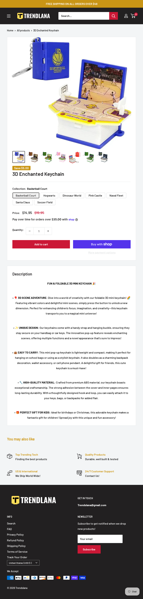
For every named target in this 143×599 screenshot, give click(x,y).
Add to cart (41, 244)
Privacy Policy (15, 534)
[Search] (113, 16)
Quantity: (18, 229)
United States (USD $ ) (20, 562)
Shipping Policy (16, 545)
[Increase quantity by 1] (48, 231)
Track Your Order (17, 557)
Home (10, 30)
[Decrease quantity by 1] (29, 231)
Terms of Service (17, 551)
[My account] (126, 16)
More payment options (102, 252)
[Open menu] (8, 16)
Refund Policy (15, 540)
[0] (133, 16)
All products (23, 30)
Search (11, 523)
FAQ (9, 529)
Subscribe (89, 549)
